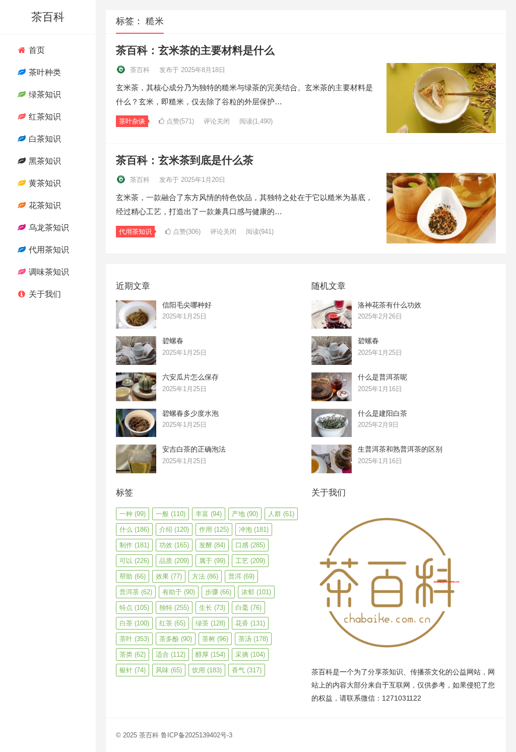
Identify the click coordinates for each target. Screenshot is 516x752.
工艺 (250, 561)
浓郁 (256, 592)
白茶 (134, 623)
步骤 (218, 592)
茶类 (132, 654)
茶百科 (47, 17)
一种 (132, 514)
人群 (281, 514)
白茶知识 (44, 139)
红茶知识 (44, 116)
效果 (169, 576)
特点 (134, 607)
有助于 (178, 592)
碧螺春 (172, 341)
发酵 (212, 545)
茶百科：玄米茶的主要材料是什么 (195, 50)
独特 (174, 607)
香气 (247, 670)
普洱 (241, 576)
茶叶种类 (44, 72)
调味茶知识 (48, 272)
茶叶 (134, 639)
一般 (170, 514)
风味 (169, 670)
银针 (132, 670)
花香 (250, 623)
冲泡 (254, 529)
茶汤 (253, 639)
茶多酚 (175, 639)
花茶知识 (44, 205)
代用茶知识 (48, 249)
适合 (170, 654)
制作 (134, 545)
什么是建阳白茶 (382, 413)
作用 (214, 529)
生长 (212, 607)
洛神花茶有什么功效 (389, 305)
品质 (174, 561)
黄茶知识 (44, 183)
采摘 (250, 654)
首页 (36, 50)
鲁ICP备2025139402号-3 (196, 735)
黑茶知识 (44, 161)
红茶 (172, 623)
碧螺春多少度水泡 (190, 413)
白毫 (248, 607)
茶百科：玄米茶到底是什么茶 (184, 160)
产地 (245, 514)
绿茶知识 (44, 94)
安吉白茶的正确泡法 (194, 449)
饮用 (207, 670)
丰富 (209, 514)
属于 (212, 561)
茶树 (215, 639)
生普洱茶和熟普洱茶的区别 (400, 449)
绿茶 (210, 623)
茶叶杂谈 (132, 121)
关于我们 (44, 294)
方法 (205, 576)
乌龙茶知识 (48, 227)
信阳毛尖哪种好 (187, 305)
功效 (174, 545)
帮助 (132, 576)
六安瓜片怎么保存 (190, 377)
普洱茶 (135, 592)
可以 (134, 561)
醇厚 (210, 654)
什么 (134, 529)
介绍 (174, 529)
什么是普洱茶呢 (382, 377)
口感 (250, 545)
